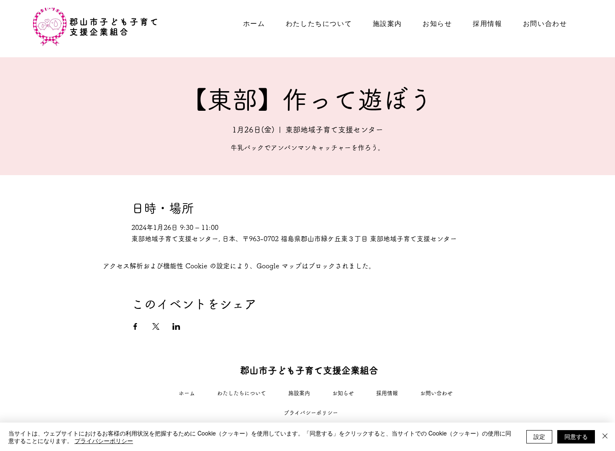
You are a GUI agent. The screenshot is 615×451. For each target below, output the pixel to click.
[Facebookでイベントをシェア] (135, 326)
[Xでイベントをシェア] (156, 326)
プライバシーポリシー (103, 440)
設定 (539, 436)
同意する (576, 436)
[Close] (605, 436)
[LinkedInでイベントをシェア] (176, 326)
